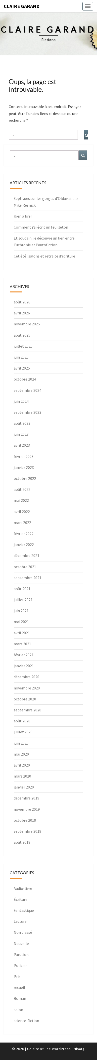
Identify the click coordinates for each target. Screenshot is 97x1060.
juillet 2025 (23, 346)
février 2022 (24, 533)
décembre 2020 (26, 676)
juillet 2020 (23, 731)
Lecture (20, 921)
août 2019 (22, 842)
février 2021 (24, 654)
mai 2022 (21, 500)
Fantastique (24, 910)
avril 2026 (22, 312)
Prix (17, 976)
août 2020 (22, 720)
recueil (19, 987)
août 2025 (22, 335)
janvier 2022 (24, 544)
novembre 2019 (27, 809)
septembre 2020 (27, 709)
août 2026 (22, 301)
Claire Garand (22, 6)
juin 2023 (21, 434)
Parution (21, 954)
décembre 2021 (26, 555)
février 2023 (24, 456)
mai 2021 (21, 621)
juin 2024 (21, 401)
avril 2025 (22, 368)
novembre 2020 (27, 687)
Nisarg (79, 1049)
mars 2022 (22, 522)
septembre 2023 (27, 412)
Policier (20, 965)
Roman (20, 998)
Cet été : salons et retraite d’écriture (44, 256)
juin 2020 (21, 743)
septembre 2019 (27, 831)
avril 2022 (22, 511)
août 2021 (22, 588)
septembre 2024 (27, 390)
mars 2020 (22, 776)
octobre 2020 (25, 698)
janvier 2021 (24, 665)
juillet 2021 (23, 599)
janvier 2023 (24, 467)
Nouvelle (21, 943)
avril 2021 (22, 632)
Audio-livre (23, 888)
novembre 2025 (27, 323)
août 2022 (22, 489)
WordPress (61, 1049)
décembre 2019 (26, 797)
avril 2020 (22, 765)
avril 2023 (22, 445)
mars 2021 (22, 643)
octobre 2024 (25, 379)
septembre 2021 (27, 577)
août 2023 (22, 423)
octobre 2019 (25, 820)
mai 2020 (21, 754)
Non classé (23, 932)
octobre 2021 (25, 566)
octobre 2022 (25, 478)
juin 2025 (21, 357)
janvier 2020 (24, 787)
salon (18, 1009)
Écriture (20, 899)
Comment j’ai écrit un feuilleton (41, 227)
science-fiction (26, 1020)
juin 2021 (21, 610)
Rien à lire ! (23, 216)
